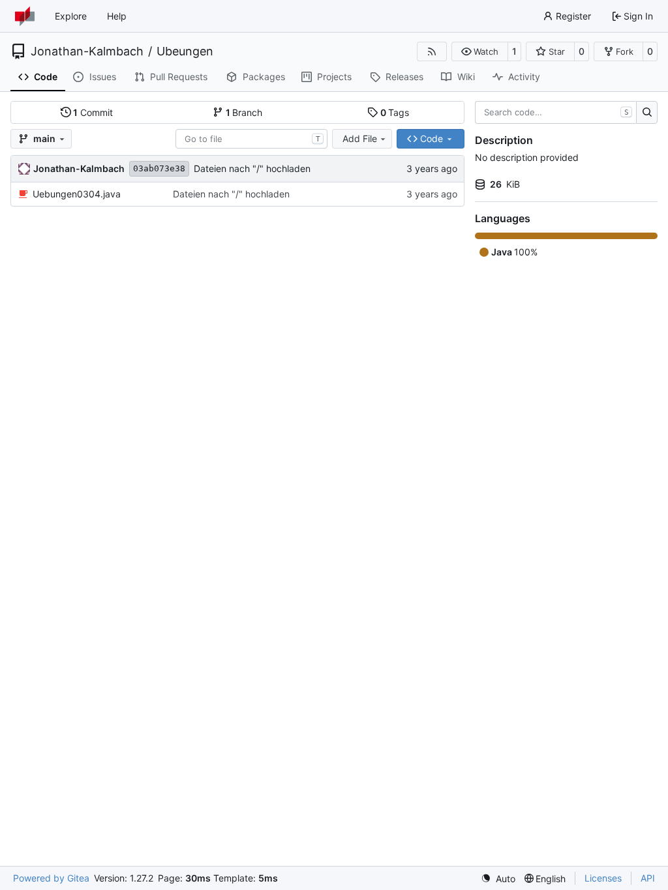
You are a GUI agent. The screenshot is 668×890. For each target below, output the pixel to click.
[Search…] (647, 112)
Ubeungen (185, 51)
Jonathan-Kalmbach (87, 51)
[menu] (498, 878)
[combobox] (251, 139)
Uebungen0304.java (77, 193)
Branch (244, 112)
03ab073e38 (159, 168)
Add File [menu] (359, 138)
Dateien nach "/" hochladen (252, 168)
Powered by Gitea (51, 877)
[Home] (25, 16)
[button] (479, 51)
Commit (93, 112)
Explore (71, 16)
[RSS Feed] (432, 51)
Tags (395, 112)
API (648, 877)
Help (117, 16)
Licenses (603, 877)
